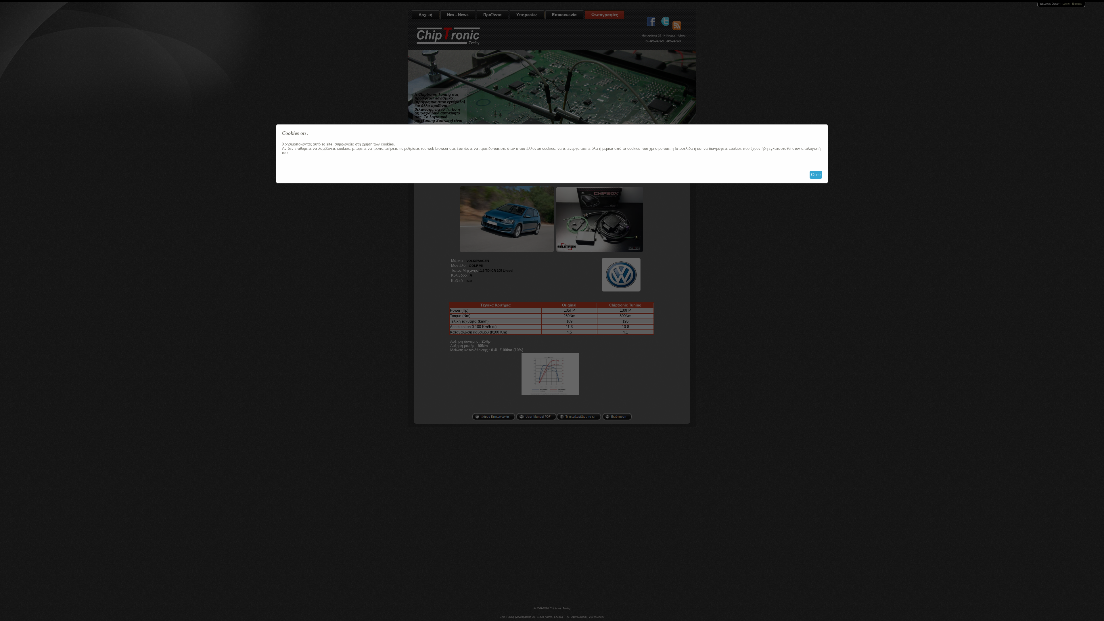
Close (816, 174)
